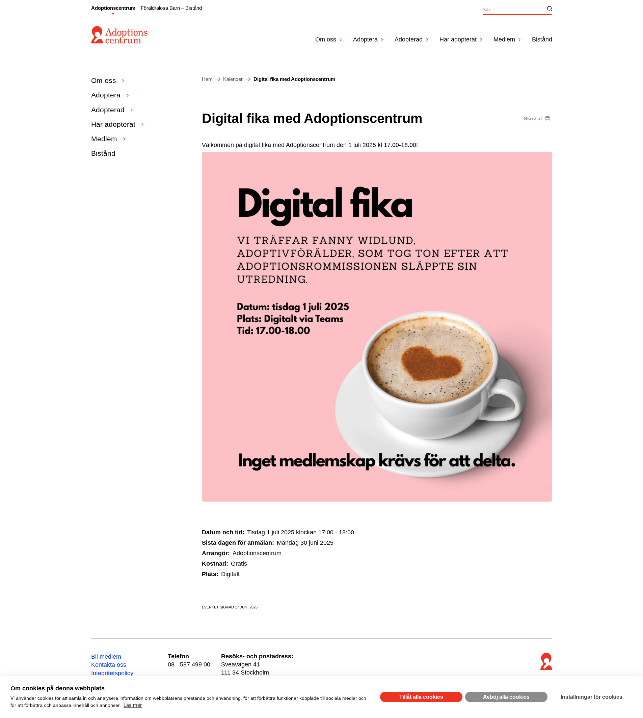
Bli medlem (106, 656)
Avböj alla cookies (506, 697)
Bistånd (542, 39)
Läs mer (133, 705)
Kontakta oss (108, 664)
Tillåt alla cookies (421, 697)
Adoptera (365, 39)
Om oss (325, 39)
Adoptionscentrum (113, 8)
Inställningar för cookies (591, 697)
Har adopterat (458, 39)
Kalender (233, 79)
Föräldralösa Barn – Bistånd (171, 8)
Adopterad (409, 39)
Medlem (504, 39)
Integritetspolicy (112, 673)
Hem (207, 79)
